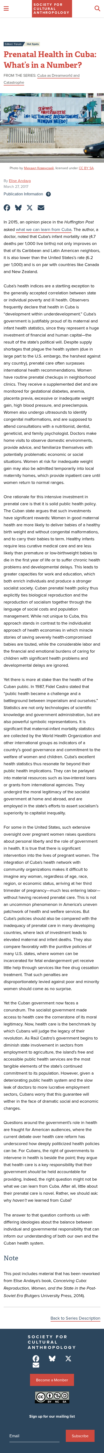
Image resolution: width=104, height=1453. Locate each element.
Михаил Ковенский (39, 168)
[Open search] (97, 9)
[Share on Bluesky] (18, 208)
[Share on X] (29, 208)
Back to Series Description (75, 1318)
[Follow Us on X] (68, 1358)
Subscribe (80, 1435)
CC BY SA (86, 168)
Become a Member (52, 1380)
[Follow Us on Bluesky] (52, 1358)
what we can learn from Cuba (43, 229)
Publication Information (23, 194)
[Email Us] (36, 1365)
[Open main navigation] (6, 9)
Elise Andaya (20, 180)
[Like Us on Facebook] (36, 1358)
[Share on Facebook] (7, 208)
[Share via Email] (41, 208)
